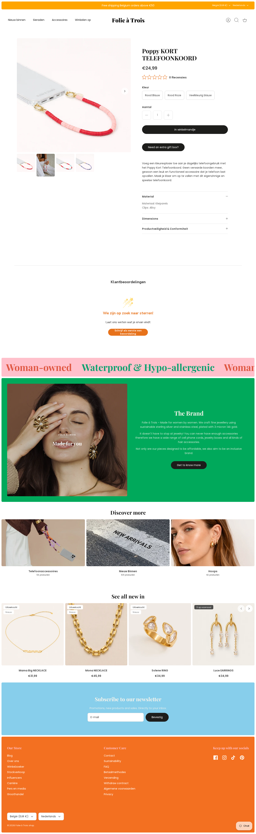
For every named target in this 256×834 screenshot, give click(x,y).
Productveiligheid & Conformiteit (165, 229)
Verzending (111, 778)
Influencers (14, 778)
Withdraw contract (116, 783)
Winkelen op (83, 20)
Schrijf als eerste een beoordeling (128, 332)
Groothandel (15, 794)
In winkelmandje (184, 129)
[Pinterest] (242, 758)
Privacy (108, 794)
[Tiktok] (233, 758)
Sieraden (38, 20)
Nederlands (239, 5)
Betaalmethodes (115, 772)
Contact (109, 755)
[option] (74, 95)
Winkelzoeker (15, 767)
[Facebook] (215, 758)
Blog (10, 755)
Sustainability (112, 761)
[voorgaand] (81, 5)
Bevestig (157, 717)
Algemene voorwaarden (119, 788)
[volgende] (175, 5)
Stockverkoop (16, 772)
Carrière (12, 783)
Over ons (13, 761)
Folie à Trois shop (25, 825)
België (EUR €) (219, 5)
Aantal (146, 107)
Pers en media (16, 788)
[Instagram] (224, 758)
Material (148, 196)
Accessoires (59, 20)
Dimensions (150, 219)
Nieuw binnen (16, 20)
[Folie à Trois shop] (128, 20)
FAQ (106, 767)
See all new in (128, 596)
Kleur (145, 87)
